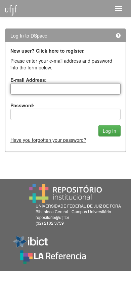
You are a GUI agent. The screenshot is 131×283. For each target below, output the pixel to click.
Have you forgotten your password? (48, 139)
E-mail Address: (28, 79)
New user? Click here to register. (47, 50)
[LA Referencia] (53, 255)
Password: (22, 105)
